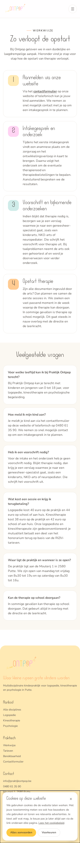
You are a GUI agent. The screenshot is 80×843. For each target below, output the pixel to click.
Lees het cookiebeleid (51, 823)
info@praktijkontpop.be (17, 781)
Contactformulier (13, 761)
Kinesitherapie (11, 720)
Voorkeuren (49, 832)
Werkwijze (9, 745)
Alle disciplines (12, 709)
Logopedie (9, 715)
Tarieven (8, 751)
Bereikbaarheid (12, 756)
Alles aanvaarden (21, 832)
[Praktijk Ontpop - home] (16, 9)
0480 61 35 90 (12, 786)
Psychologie (10, 726)
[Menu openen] (72, 9)
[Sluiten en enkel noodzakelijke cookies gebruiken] (71, 799)
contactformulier (45, 91)
